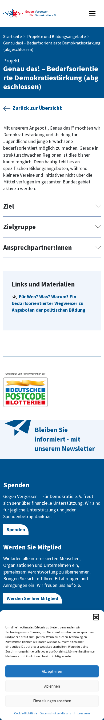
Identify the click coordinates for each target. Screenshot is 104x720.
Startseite (12, 36)
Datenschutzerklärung (55, 713)
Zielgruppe (19, 227)
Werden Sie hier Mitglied (32, 598)
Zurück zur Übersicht (37, 107)
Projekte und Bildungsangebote (56, 36)
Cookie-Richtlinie (25, 713)
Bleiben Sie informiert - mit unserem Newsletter (65, 439)
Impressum (82, 713)
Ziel (8, 206)
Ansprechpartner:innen (37, 247)
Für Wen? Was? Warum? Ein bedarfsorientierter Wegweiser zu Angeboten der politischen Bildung (48, 303)
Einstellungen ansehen (52, 700)
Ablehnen (52, 686)
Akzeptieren (52, 671)
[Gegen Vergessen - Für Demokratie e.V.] (30, 13)
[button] (96, 617)
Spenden (16, 529)
